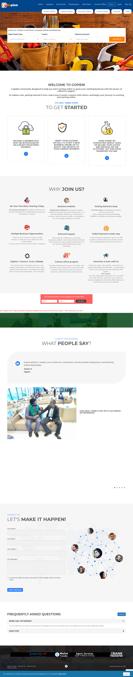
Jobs (127, 11)
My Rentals (60, 4)
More (111, 4)
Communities (102, 11)
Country (44, 34)
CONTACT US (22, 666)
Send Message (15, 590)
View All (121, 614)
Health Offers (49, 11)
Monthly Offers (84, 11)
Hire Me (116, 11)
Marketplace (74, 4)
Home (40, 4)
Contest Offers (100, 4)
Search (117, 39)
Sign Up (128, 4)
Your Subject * (12, 549)
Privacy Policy (12, 666)
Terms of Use (31, 666)
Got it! (126, 674)
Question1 (14, 631)
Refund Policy (12, 668)
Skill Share (86, 4)
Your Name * (11, 529)
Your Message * (12, 559)
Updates (49, 4)
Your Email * (11, 539)
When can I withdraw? (20, 621)
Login (119, 4)
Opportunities (67, 11)
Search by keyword (82, 34)
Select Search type (15, 34)
